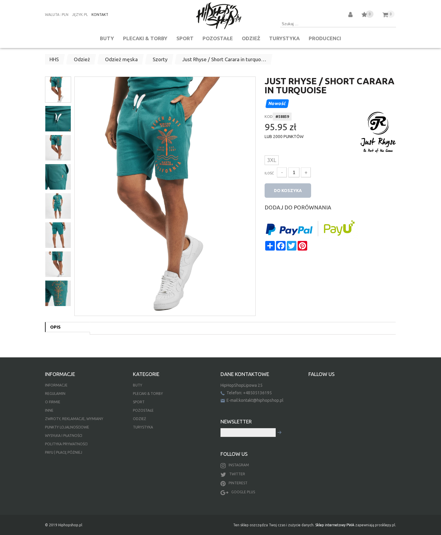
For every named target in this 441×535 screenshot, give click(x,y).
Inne (49, 410)
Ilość (269, 173)
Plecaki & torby (145, 38)
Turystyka (284, 38)
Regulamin (55, 393)
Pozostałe (217, 38)
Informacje (56, 385)
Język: (77, 15)
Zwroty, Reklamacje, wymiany (74, 419)
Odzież (251, 38)
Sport (185, 38)
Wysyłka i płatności (63, 435)
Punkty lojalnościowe (67, 427)
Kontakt (100, 15)
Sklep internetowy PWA (334, 525)
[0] (364, 15)
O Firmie (52, 402)
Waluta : (53, 15)
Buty (107, 38)
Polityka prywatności (66, 444)
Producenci (325, 38)
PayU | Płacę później (63, 452)
